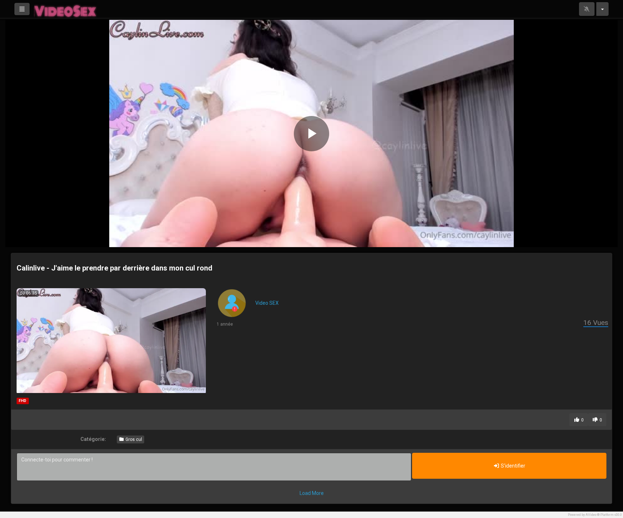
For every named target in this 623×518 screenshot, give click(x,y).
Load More (312, 493)
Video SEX (267, 303)
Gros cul (133, 439)
